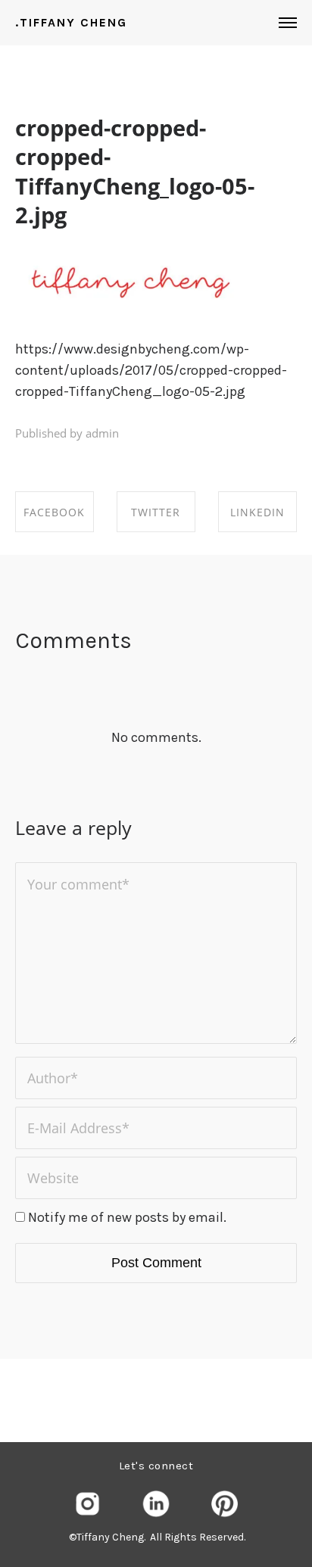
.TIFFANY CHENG (71, 23)
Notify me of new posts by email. (127, 1217)
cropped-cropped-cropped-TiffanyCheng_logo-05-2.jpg (134, 171)
